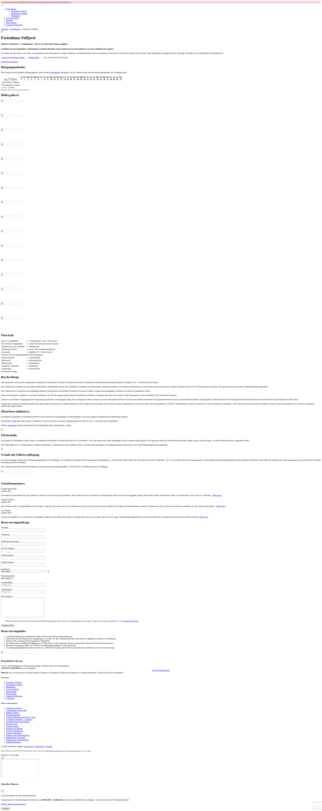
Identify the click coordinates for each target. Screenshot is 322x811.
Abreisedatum (6, 589)
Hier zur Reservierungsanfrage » (14, 804)
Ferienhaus (5, 569)
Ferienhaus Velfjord (14, 682)
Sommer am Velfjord (14, 729)
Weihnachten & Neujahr (15, 738)
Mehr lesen (217, 495)
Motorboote (12, 425)
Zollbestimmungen (13, 742)
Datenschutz (39, 746)
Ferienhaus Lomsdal (14, 685)
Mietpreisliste (11, 691)
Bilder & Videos (12, 713)
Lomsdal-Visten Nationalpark (17, 722)
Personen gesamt (7, 576)
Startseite (4, 29)
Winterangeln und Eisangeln (17, 740)
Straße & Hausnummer (10, 541)
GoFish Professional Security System (20, 717)
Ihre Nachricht (6, 596)
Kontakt (49, 746)
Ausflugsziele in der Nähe (16, 710)
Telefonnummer (7, 555)
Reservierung (11, 694)
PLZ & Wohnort (7, 548)
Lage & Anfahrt (12, 689)
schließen (5, 809)
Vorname (4, 528)
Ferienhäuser (15, 29)
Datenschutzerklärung (130, 621)
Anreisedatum (6, 582)
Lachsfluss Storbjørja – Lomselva (19, 719)
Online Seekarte (12, 726)
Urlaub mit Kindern (14, 733)
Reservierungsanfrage (9, 62)
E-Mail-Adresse (7, 562)
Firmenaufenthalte (13, 715)
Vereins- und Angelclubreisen (17, 735)
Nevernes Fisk (11, 724)
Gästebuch (10, 698)
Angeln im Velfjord (13, 708)
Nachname (5, 534)
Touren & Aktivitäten (14, 731)
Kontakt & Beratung (14, 696)
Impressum (29, 746)
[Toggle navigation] (3, 5)
